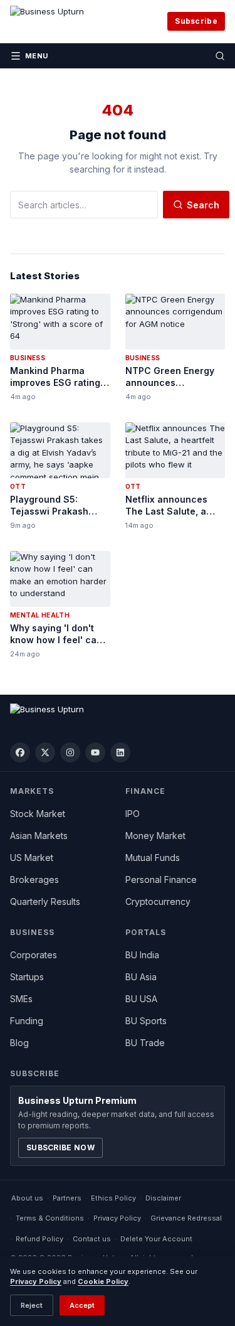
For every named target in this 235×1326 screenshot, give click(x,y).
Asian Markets (39, 835)
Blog (19, 1042)
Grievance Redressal (186, 1218)
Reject (32, 1305)
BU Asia (141, 976)
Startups (27, 976)
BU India (142, 954)
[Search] (220, 56)
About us (27, 1198)
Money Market (155, 835)
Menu (36, 55)
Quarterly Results (45, 901)
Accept (82, 1305)
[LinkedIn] (120, 752)
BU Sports (146, 1020)
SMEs (21, 998)
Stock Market (37, 813)
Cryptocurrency (158, 901)
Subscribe (196, 21)
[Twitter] (45, 752)
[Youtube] (95, 752)
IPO (132, 813)
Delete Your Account (156, 1238)
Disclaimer (163, 1198)
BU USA (141, 998)
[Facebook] (20, 752)
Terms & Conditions (50, 1218)
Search (203, 205)
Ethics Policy (113, 1198)
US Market (31, 857)
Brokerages (34, 879)
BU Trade (145, 1042)
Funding (26, 1020)
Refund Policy (39, 1238)
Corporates (33, 954)
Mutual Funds (152, 857)
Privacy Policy (117, 1218)
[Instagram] (70, 752)
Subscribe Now (60, 1147)
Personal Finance (161, 879)
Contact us (92, 1238)
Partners (67, 1198)
